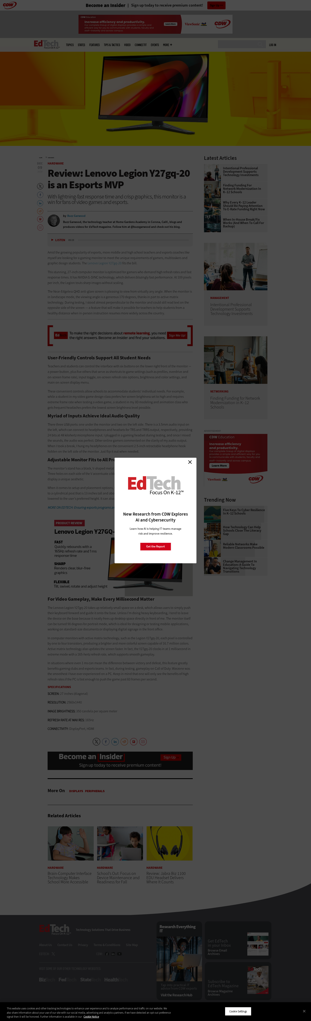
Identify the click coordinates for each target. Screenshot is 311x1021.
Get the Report (155, 546)
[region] (155, 1011)
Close (190, 462)
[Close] (304, 1011)
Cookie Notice (91, 1016)
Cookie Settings (238, 1011)
